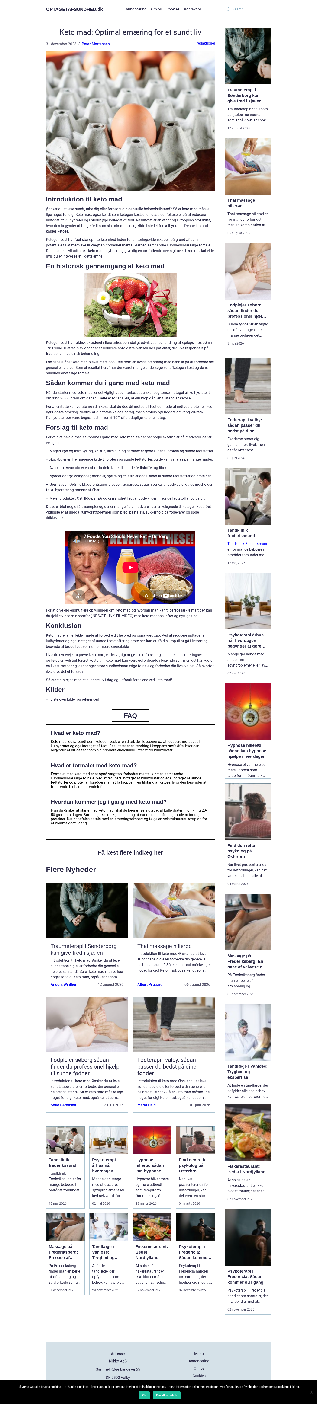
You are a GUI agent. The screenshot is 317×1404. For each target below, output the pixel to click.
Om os (156, 9)
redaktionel (206, 43)
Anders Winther (64, 984)
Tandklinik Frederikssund (247, 544)
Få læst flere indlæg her (130, 852)
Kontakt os (193, 9)
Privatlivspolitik (166, 1395)
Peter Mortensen (96, 44)
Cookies (172, 9)
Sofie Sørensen (63, 1105)
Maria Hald (146, 1105)
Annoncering (136, 9)
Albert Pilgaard (149, 984)
